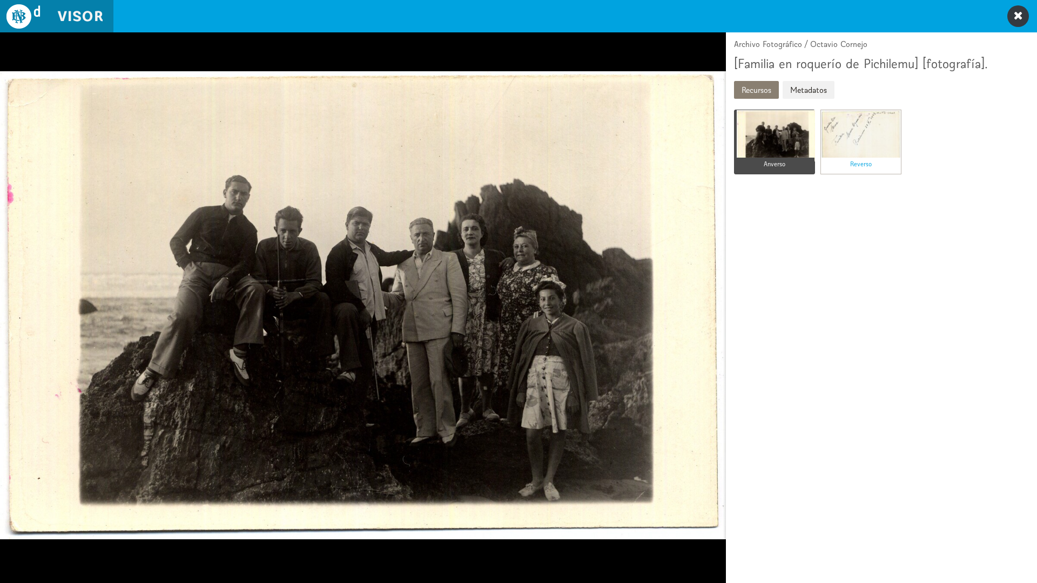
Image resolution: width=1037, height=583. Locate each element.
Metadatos (808, 90)
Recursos (756, 90)
